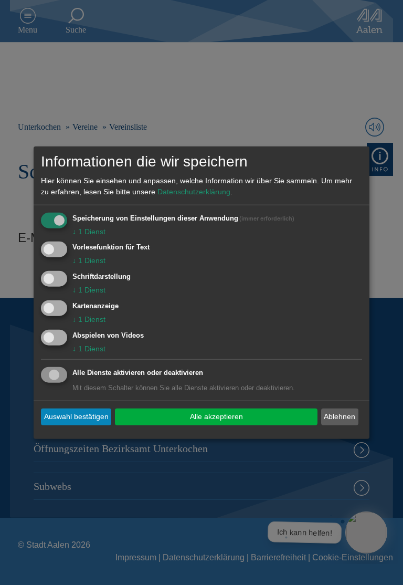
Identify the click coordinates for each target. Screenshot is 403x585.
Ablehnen (339, 416)
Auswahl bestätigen (76, 416)
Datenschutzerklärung (193, 191)
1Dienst (88, 231)
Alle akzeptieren (216, 416)
